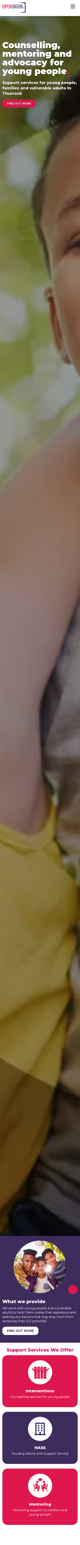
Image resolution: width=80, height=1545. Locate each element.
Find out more (19, 103)
